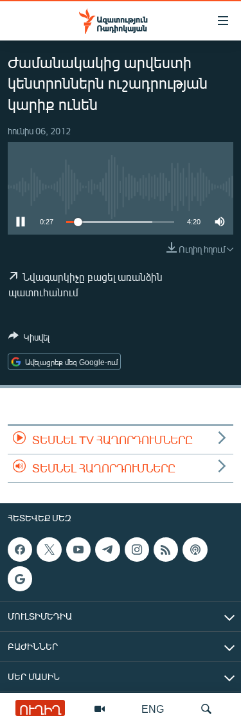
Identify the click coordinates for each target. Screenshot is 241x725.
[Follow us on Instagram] (137, 549)
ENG (152, 709)
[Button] (28, 339)
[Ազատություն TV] (99, 709)
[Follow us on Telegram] (107, 549)
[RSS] (166, 549)
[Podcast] (195, 549)
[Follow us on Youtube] (78, 549)
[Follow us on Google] (20, 579)
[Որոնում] (206, 709)
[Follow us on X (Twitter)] (49, 549)
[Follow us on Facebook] (20, 549)
